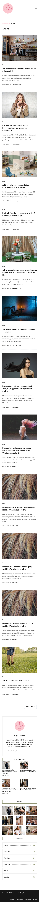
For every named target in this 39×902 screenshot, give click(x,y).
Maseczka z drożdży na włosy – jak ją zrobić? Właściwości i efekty (17, 624)
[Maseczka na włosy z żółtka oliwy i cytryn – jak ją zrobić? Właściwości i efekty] (19, 365)
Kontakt (12, 899)
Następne (29, 706)
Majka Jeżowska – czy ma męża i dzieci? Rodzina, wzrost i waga (18, 214)
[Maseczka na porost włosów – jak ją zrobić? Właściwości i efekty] (19, 546)
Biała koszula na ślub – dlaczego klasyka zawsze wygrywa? (9, 771)
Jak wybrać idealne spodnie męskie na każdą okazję (28, 788)
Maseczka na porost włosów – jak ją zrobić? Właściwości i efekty (17, 568)
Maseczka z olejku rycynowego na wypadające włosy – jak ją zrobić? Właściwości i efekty (16, 450)
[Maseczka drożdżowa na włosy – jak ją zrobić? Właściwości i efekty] (19, 487)
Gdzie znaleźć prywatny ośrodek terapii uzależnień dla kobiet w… (10, 789)
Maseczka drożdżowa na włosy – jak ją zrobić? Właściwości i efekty (18, 508)
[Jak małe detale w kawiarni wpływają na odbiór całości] (19, 48)
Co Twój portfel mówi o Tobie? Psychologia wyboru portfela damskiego (15, 128)
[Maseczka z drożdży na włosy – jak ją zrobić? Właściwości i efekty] (19, 603)
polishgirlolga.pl (12, 751)
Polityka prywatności (31, 899)
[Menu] (36, 8)
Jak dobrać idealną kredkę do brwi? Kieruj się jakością (28, 770)
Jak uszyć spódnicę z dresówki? (15, 680)
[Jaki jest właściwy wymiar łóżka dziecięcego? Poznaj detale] (19, 164)
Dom (3, 65)
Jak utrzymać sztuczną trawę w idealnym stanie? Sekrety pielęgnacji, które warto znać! (19, 272)
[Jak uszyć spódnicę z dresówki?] (19, 660)
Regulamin (20, 899)
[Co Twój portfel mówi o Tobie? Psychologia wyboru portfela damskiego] (19, 105)
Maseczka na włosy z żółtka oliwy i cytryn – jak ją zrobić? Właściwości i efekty (17, 388)
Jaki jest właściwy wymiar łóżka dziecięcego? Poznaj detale (15, 186)
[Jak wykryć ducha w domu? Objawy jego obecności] (19, 309)
